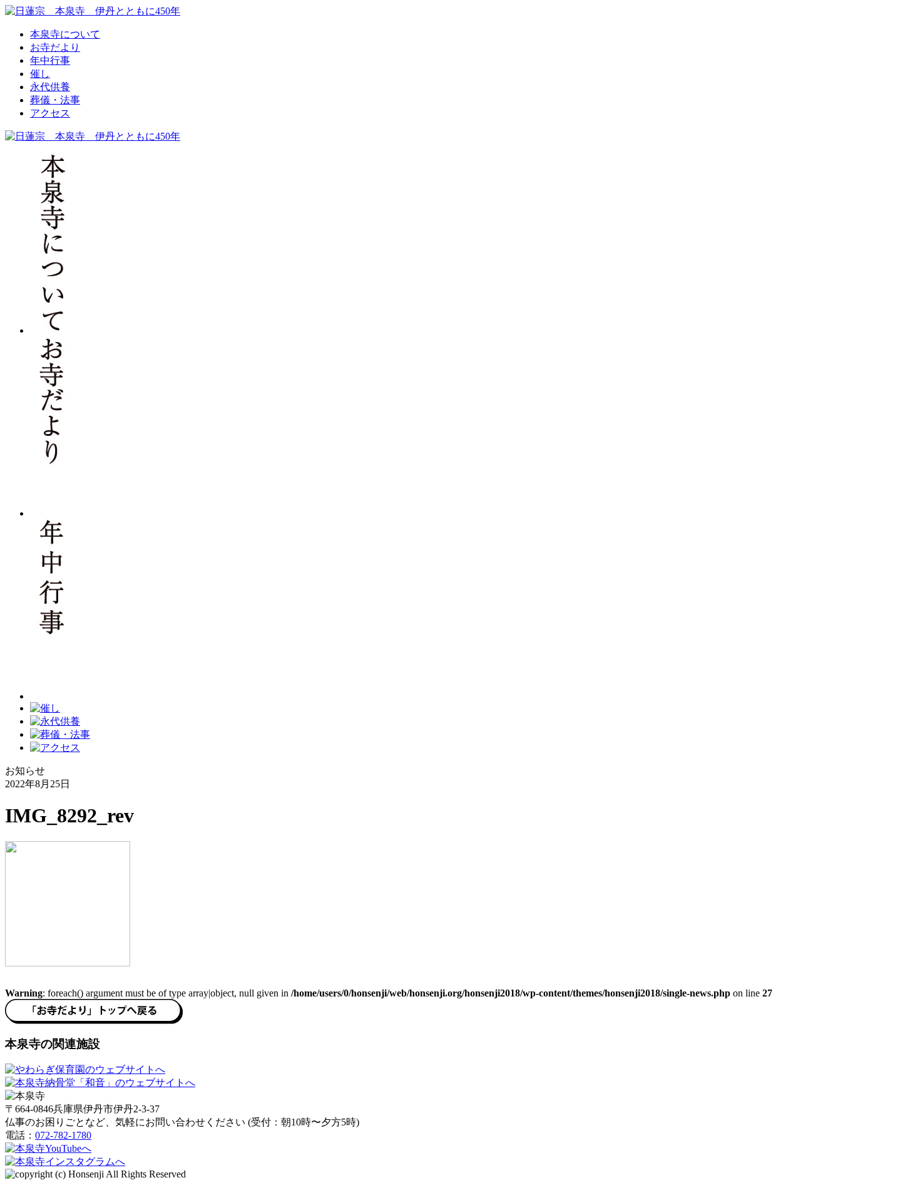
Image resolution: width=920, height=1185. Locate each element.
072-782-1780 (63, 1135)
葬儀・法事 (55, 100)
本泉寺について (65, 34)
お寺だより (55, 47)
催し (40, 73)
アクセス (50, 113)
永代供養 (50, 86)
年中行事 (50, 60)
